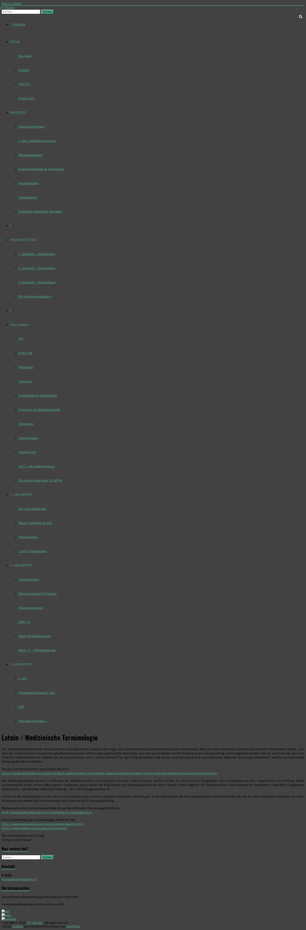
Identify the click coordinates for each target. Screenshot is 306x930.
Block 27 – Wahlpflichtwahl (36, 650)
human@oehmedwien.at (19, 879)
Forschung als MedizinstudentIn (39, 409)
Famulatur (25, 381)
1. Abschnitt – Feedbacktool (36, 254)
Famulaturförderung (31, 126)
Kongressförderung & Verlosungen (41, 169)
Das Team (25, 56)
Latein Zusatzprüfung (32, 551)
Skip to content (11, 3)
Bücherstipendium (30, 155)
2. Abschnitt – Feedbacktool (36, 268)
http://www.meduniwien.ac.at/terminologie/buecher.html (43, 824)
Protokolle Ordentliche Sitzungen (40, 211)
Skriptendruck (27, 197)
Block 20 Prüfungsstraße (34, 636)
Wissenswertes (27, 537)
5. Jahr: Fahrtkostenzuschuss (37, 141)
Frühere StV (26, 98)
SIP (20, 339)
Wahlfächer (25, 367)
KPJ (21, 707)
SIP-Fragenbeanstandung (34, 296)
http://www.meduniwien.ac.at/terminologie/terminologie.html (47, 812)
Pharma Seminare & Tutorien (37, 593)
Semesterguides (28, 183)
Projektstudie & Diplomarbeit (37, 395)
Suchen (47, 11)
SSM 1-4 (24, 622)
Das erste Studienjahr (32, 508)
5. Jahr (22, 678)
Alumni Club (27, 452)
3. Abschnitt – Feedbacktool (36, 282)
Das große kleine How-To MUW (40, 480)
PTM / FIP (25, 353)
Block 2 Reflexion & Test (35, 523)
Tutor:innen (26, 424)
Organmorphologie (30, 608)
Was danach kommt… (32, 721)
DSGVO (24, 84)
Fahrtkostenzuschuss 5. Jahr (36, 692)
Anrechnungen (28, 438)
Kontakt (23, 70)
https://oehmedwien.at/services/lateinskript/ (34, 828)
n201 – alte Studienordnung (36, 466)
